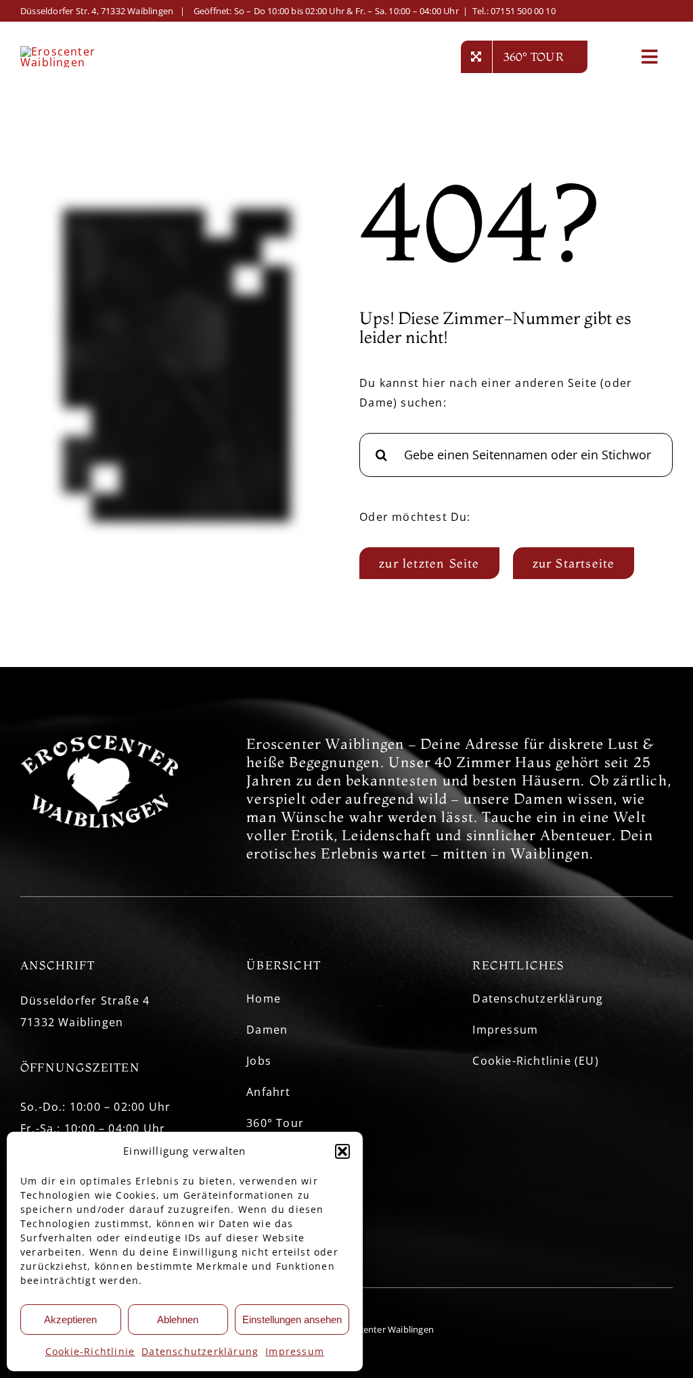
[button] (342, 1151)
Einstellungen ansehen (292, 1319)
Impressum (294, 1351)
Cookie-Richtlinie (90, 1351)
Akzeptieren (70, 1319)
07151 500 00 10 (523, 11)
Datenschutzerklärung (200, 1351)
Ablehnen (177, 1319)
